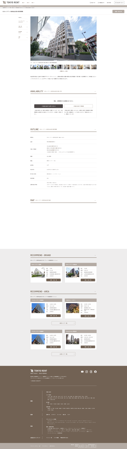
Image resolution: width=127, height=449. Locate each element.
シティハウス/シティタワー (60, 422)
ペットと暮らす (62, 429)
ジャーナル (59, 414)
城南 (78, 398)
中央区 (62, 403)
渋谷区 (51, 403)
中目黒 (86, 396)
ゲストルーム (63, 431)
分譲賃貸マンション (64, 428)
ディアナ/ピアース (51, 423)
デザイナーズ (70, 428)
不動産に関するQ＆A (64, 437)
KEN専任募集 (50, 428)
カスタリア (85, 420)
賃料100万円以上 (56, 428)
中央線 (52, 410)
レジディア (80, 420)
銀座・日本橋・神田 (51, 399)
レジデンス (53, 414)
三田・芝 (65, 396)
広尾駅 (52, 146)
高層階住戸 (83, 428)
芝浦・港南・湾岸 (83, 398)
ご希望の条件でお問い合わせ (49, 106)
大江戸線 (93, 408)
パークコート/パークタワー (71, 422)
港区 (51, 141)
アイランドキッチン (75, 431)
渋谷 (73, 396)
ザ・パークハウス (80, 422)
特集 (32, 2)
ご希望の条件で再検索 (78, 106)
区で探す (48, 402)
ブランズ (86, 422)
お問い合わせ (52, 446)
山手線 (49, 410)
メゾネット (68, 431)
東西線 (60, 408)
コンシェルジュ (83, 429)
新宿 (73, 398)
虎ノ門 (62, 396)
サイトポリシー (45, 446)
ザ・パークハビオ (68, 420)
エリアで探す (9, 7)
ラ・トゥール (55, 420)
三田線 (86, 408)
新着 (75, 429)
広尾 (54, 396)
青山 (56, 396)
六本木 (49, 396)
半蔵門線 (72, 408)
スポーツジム (89, 429)
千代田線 (63, 408)
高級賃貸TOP (5, 7)
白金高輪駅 (52, 150)
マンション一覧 (49, 437)
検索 (23, 2)
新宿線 (89, 408)
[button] (31, 39)
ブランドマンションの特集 (51, 419)
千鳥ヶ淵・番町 (60, 398)
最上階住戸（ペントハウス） (53, 429)
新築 (73, 429)
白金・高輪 (70, 396)
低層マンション (89, 431)
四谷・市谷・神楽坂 (67, 398)
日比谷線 (56, 408)
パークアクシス (61, 420)
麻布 (52, 396)
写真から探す (48, 392)
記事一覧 (48, 414)
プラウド (90, 422)
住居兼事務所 (59, 433)
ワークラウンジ (57, 431)
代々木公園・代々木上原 (52, 398)
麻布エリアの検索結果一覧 (16, 7)
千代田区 (55, 403)
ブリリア (94, 422)
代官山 (83, 396)
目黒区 (65, 403)
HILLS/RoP (50, 420)
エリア (69, 414)
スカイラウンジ (50, 431)
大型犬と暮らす (68, 429)
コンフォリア (74, 420)
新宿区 (58, 403)
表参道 (76, 396)
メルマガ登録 (56, 437)
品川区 (68, 403)
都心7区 (64, 414)
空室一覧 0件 (118, 11)
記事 (28, 2)
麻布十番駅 (55, 148)
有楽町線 (68, 408)
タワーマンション (77, 428)
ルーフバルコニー (82, 431)
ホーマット (90, 420)
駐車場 (78, 429)
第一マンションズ (51, 422)
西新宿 (75, 398)
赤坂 (59, 396)
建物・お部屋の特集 (50, 426)
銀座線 (49, 408)
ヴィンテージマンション (52, 433)
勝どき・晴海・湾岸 (91, 398)
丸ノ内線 (52, 408)
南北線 (75, 408)
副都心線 (79, 408)
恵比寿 (79, 396)
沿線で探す (48, 406)
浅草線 (83, 408)
